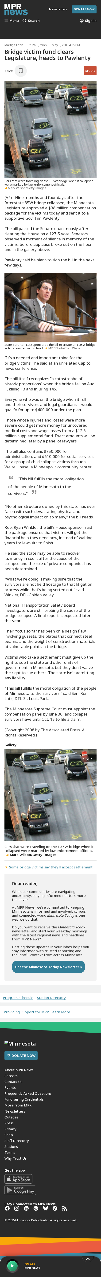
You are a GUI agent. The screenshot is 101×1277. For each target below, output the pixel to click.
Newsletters (14, 1111)
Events (10, 1087)
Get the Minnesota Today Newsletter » (48, 966)
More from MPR (17, 1105)
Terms (9, 1152)
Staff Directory (16, 1140)
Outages (11, 1117)
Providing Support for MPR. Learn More (37, 1012)
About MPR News (18, 1069)
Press (9, 1123)
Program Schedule (18, 998)
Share (90, 70)
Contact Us (13, 1081)
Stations (11, 1146)
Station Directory (51, 998)
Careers (11, 1075)
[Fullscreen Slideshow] (9, 759)
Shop (8, 1134)
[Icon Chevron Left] (9, 793)
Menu (14, 21)
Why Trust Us (15, 1158)
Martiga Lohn (13, 45)
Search (34, 21)
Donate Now (84, 9)
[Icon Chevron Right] (92, 793)
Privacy (10, 1128)
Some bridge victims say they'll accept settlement (51, 867)
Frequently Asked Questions (27, 1093)
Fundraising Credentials (24, 1099)
